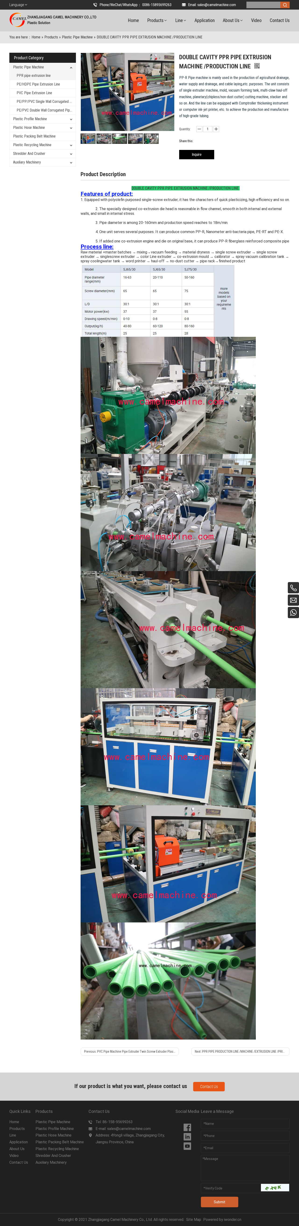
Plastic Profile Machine (30, 119)
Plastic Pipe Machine (28, 67)
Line (12, 1135)
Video (14, 1155)
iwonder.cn (232, 1219)
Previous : (131, 1051)
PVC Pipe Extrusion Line (34, 93)
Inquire (197, 154)
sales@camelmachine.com (216, 5)
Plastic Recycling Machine (32, 145)
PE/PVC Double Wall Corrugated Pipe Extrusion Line (46, 110)
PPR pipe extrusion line (34, 75)
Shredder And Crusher (29, 153)
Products (17, 1128)
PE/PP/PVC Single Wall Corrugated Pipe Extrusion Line (46, 101)
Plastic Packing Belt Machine (34, 136)
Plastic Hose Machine (29, 127)
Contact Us (209, 1086)
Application (18, 1142)
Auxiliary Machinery (27, 162)
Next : (240, 1051)
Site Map (193, 1219)
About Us (17, 1149)
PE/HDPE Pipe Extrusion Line (38, 84)
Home (14, 1122)
